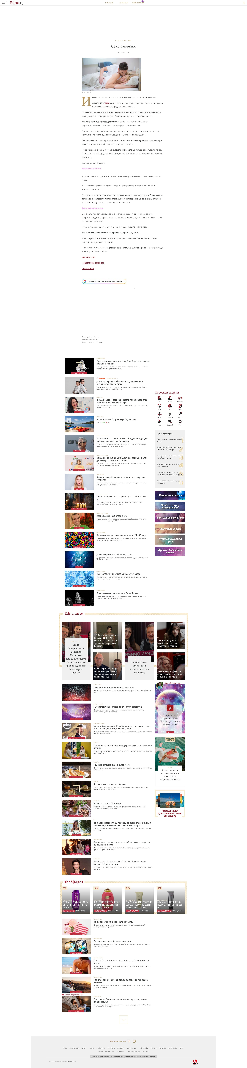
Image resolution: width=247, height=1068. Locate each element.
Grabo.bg (153, 1048)
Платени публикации (133, 1052)
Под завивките (123, 40)
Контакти (145, 1052)
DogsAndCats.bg (132, 1048)
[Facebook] (129, 1041)
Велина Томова (93, 337)
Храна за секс (88, 257)
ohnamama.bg (112, 378)
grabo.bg (99, 416)
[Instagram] (134, 1041)
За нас (101, 1052)
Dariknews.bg (101, 1048)
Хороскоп (123, 3)
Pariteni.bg (162, 1048)
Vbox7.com (111, 1048)
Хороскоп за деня (167, 392)
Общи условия (72, 1061)
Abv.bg (65, 1048)
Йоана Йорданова (172, 683)
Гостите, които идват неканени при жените (169, 440)
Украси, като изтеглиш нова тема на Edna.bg (170, 813)
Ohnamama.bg (74, 1048)
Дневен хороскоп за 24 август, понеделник (168, 482)
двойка (91, 342)
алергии (100, 342)
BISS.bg (181, 1048)
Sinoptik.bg (120, 1048)
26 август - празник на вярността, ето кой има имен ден (169, 457)
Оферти (76, 881)
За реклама (120, 1052)
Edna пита (74, 613)
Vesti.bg (83, 1048)
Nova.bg (91, 1048)
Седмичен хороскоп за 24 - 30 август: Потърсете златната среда (169, 473)
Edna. (16, 2)
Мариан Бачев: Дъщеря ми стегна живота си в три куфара (169, 448)
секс (107, 103)
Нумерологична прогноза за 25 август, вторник (168, 465)
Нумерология (138, 3)
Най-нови (109, 3)
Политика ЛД (109, 1052)
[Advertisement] (110, 309)
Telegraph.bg (144, 1048)
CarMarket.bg (172, 1048)
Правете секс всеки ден (93, 263)
